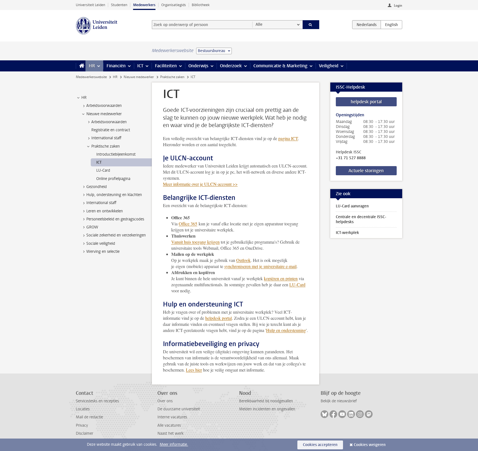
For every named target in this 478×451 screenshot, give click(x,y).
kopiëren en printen (281, 278)
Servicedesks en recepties (97, 401)
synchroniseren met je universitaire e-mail (260, 266)
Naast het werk (170, 433)
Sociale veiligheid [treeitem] (100, 243)
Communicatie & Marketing (280, 66)
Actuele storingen (366, 171)
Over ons (165, 401)
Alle (259, 24)
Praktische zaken (172, 77)
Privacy (82, 425)
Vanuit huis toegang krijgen (195, 242)
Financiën (116, 66)
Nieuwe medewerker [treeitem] (104, 114)
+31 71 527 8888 (351, 158)
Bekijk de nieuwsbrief (339, 401)
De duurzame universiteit (178, 409)
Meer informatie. (174, 444)
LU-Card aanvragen (352, 206)
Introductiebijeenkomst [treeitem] (116, 154)
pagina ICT (288, 138)
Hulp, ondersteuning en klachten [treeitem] (114, 194)
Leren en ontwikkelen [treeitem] (104, 211)
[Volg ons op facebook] (333, 414)
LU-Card (297, 284)
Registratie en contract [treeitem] (110, 130)
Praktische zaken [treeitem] (105, 146)
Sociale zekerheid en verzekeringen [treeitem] (116, 235)
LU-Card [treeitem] (103, 170)
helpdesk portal (218, 318)
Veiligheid (328, 66)
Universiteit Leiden (90, 4)
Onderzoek (231, 66)
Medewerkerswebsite (91, 77)
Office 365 (188, 223)
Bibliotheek (201, 4)
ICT (140, 66)
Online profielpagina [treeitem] (113, 178)
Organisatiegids (173, 4)
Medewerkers (144, 4)
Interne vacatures (172, 417)
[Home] (80, 65)
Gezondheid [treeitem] (96, 186)
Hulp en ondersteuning (286, 330)
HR (92, 66)
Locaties (83, 409)
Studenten (119, 4)
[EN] (391, 24)
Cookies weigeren (370, 444)
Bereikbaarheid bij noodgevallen (266, 401)
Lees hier (194, 370)
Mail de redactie (89, 417)
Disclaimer (84, 433)
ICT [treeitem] (99, 162)
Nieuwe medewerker (139, 77)
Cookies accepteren (320, 444)
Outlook (243, 260)
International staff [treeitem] (106, 138)
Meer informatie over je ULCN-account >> (200, 184)
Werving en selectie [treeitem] (102, 251)
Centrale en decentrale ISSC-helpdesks (361, 219)
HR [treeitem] (84, 97)
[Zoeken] (311, 24)
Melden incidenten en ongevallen (267, 409)
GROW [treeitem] (92, 227)
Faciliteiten (166, 66)
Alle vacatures (169, 425)
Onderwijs (198, 66)
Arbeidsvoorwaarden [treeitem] (104, 105)
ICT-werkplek (347, 232)
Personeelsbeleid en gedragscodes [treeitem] (115, 219)
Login (398, 5)
